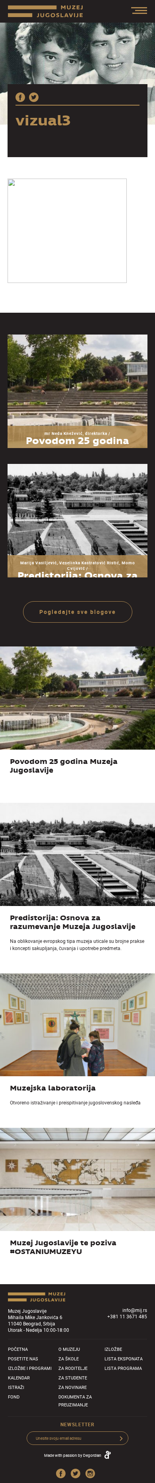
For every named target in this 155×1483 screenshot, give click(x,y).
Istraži (16, 1387)
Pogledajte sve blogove (77, 612)
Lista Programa (123, 1368)
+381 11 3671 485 (127, 1316)
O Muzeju (69, 1349)
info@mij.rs (134, 1310)
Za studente (72, 1378)
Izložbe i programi (30, 1368)
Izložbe (113, 1349)
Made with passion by (72, 1455)
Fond (13, 1397)
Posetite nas (23, 1359)
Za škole (68, 1359)
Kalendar (19, 1378)
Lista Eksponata (124, 1359)
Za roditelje (72, 1368)
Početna (18, 1349)
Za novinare (72, 1387)
